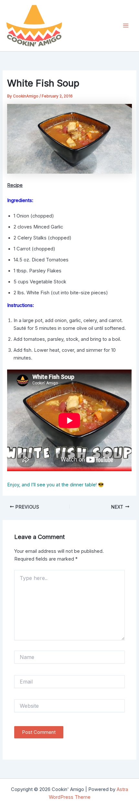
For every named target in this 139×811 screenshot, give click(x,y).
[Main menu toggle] (126, 25)
